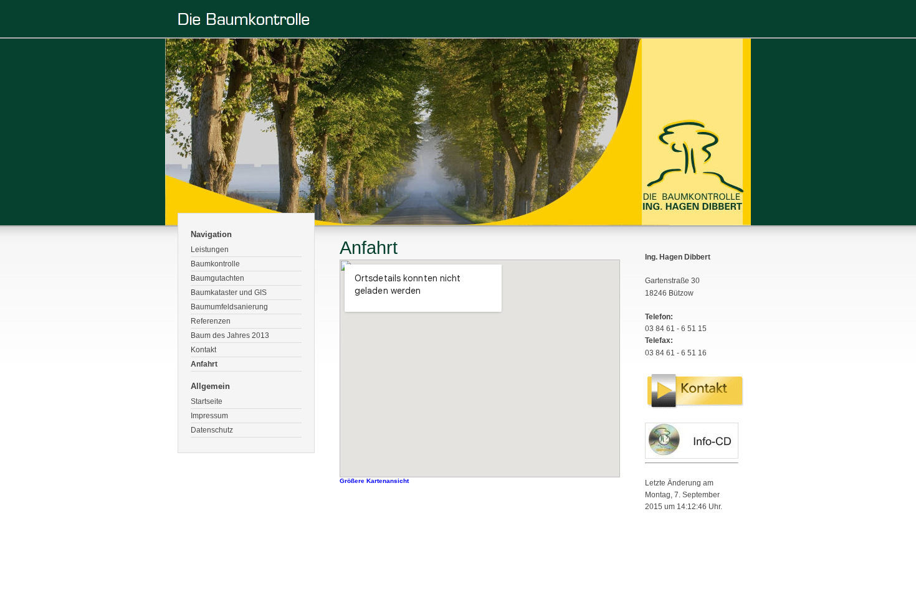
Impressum (209, 415)
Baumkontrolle (215, 264)
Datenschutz (212, 430)
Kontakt (203, 349)
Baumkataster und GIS (229, 292)
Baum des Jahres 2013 (230, 335)
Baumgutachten (217, 278)
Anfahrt (204, 364)
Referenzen (211, 321)
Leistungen (210, 249)
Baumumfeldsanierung (229, 306)
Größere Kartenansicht (374, 480)
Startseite (206, 401)
